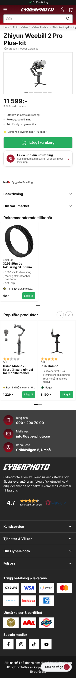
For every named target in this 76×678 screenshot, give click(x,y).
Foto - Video (20, 27)
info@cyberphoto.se (33, 436)
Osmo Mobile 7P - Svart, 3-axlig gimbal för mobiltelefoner (18, 369)
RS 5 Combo (49, 366)
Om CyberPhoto (16, 551)
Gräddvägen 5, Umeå (33, 450)
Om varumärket (16, 206)
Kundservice (13, 526)
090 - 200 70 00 (30, 423)
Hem (6, 27)
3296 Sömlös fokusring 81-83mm (17, 265)
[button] (35, 502)
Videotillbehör (40, 27)
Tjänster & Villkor (17, 539)
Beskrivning (13, 194)
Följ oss (9, 563)
